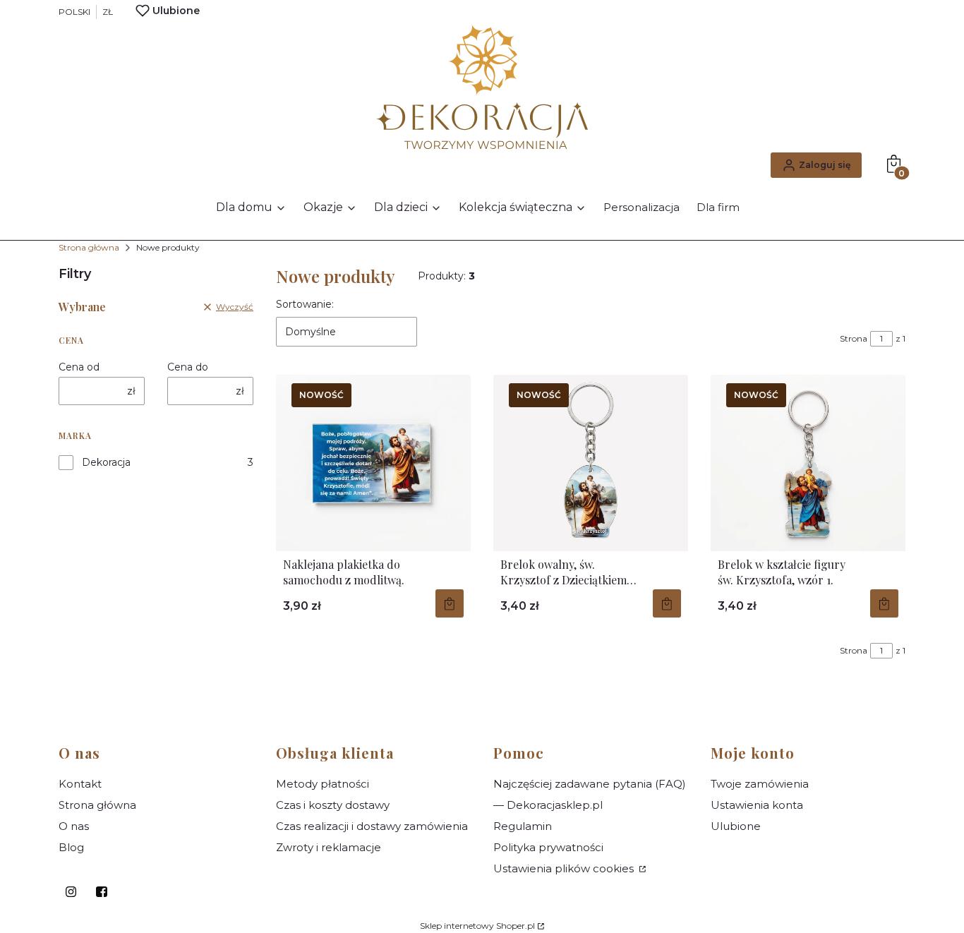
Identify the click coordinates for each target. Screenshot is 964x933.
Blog (71, 847)
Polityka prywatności (548, 847)
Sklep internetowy (477, 925)
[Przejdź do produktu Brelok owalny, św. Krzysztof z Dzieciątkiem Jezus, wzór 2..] (590, 463)
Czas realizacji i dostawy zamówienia (372, 826)
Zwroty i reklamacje (328, 847)
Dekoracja (106, 462)
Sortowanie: (305, 304)
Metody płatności (322, 783)
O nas (74, 826)
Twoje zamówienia (760, 783)
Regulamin (522, 826)
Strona (853, 338)
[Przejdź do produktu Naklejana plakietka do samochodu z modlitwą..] (373, 463)
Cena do (187, 367)
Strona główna (89, 247)
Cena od (79, 367)
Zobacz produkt (449, 603)
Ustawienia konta (757, 805)
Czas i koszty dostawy (333, 805)
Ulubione (736, 826)
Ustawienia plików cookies (565, 868)
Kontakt (80, 783)
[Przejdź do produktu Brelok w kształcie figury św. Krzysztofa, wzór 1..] (808, 463)
